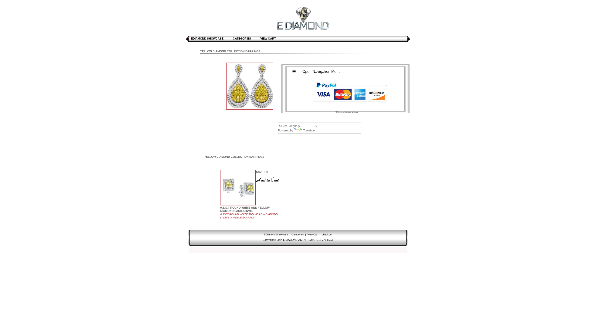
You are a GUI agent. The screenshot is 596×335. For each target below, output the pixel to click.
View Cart (313, 234)
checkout (326, 234)
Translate (309, 130)
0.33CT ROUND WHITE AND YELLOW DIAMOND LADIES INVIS (245, 209)
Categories (298, 234)
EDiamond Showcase (276, 234)
